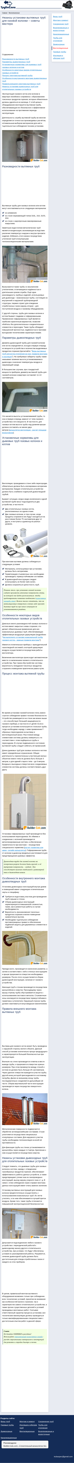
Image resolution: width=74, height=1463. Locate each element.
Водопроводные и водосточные (61, 29)
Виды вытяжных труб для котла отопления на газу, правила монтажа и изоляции (24, 354)
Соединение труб (60, 24)
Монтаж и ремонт (60, 20)
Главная (4, 13)
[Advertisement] (24, 39)
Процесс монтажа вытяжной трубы (17, 76)
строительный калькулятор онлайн (28, 1336)
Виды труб (57, 17)
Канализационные (61, 34)
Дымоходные (59, 44)
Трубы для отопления (57, 39)
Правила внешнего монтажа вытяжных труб (21, 84)
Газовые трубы (59, 52)
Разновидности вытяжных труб (15, 59)
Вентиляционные (14, 13)
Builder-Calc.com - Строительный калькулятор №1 (24, 1446)
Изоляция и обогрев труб (58, 57)
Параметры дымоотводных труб (16, 62)
